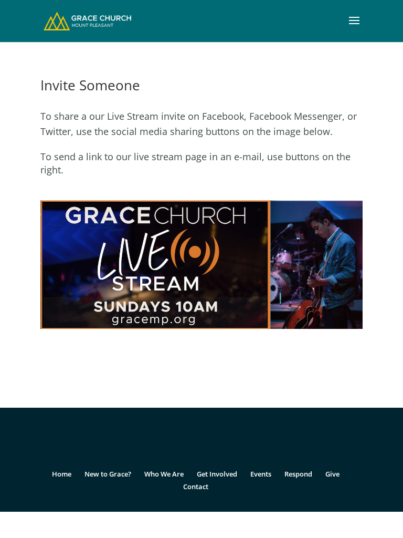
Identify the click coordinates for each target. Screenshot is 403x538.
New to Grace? (107, 474)
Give (332, 474)
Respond (298, 474)
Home (61, 474)
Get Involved (217, 474)
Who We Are (164, 474)
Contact (195, 486)
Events (260, 474)
